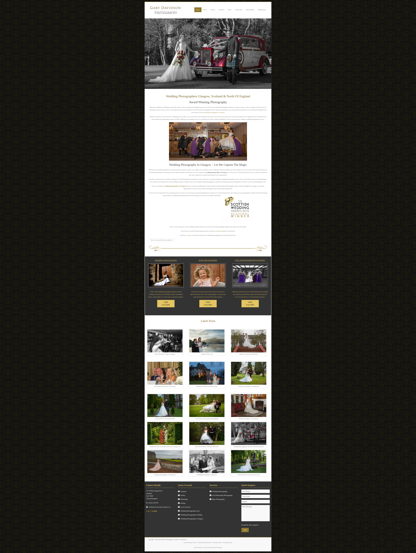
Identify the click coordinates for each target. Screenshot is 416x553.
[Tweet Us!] (148, 511)
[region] (208, 53)
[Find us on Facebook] (146, 511)
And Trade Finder (218, 547)
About (229, 10)
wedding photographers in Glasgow (214, 112)
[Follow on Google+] (150, 511)
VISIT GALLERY (166, 303)
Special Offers (250, 10)
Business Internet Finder (209, 547)
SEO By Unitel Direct (198, 547)
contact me (190, 235)
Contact (212, 10)
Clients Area (238, 10)
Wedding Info (262, 10)
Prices (205, 10)
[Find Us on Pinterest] (152, 511)
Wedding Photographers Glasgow (192, 519)
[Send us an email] (156, 511)
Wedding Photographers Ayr (190, 511)
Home (198, 10)
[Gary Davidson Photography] (165, 6)
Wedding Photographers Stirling (191, 515)
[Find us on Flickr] (154, 511)
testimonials (219, 231)
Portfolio (221, 10)
